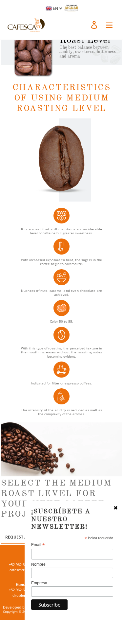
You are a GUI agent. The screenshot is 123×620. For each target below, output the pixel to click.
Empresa (39, 583)
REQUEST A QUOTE (23, 537)
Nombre (38, 564)
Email (38, 545)
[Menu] (109, 24)
